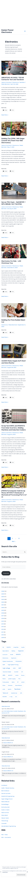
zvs (16, 696)
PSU (19, 678)
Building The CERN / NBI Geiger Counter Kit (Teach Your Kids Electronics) (13, 141)
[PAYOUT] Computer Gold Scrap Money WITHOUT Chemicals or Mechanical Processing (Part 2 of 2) (14, 494)
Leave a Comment (6, 82)
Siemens (10, 685)
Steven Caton (5, 818)
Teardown (22, 82)
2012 (2, 629)
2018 (2, 613)
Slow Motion (18, 685)
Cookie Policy (5, 872)
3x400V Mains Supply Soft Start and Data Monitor (13, 362)
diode (11, 654)
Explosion (13, 658)
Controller (5, 654)
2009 (2, 637)
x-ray (11, 696)
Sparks (9, 689)
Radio (13, 682)
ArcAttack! (4, 785)
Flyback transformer (8, 661)
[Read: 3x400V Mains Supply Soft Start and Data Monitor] (14, 351)
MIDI (4, 675)
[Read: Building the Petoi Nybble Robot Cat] (14, 310)
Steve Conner (5, 812)
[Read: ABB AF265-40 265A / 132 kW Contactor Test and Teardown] (14, 67)
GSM (4, 664)
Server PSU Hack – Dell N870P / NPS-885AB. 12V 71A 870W (13, 203)
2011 (2, 632)
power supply (12, 678)
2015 (2, 621)
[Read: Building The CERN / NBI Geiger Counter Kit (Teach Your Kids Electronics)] (14, 128)
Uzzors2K (3, 823)
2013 (2, 626)
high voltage (6, 668)
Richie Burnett (5, 807)
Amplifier (15, 647)
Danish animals (5, 793)
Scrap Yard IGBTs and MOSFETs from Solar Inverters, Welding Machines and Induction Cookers (13, 428)
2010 (2, 634)
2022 (2, 602)
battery (13, 651)
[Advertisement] (14, 14)
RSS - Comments (6, 837)
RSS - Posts (4, 834)
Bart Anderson (5, 790)
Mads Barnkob (6, 706)
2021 (2, 604)
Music (22, 675)
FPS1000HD (19, 661)
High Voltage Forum (7, 799)
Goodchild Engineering (7, 796)
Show (4, 685)
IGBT (19, 668)
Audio (22, 647)
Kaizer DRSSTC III (8, 742)
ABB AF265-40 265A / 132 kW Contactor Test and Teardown (12, 79)
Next (14, 541)
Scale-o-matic (5, 809)
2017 (2, 615)
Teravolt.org (4, 820)
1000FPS (9, 647)
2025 (2, 594)
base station (6, 651)
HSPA (14, 668)
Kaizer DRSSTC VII (8, 770)
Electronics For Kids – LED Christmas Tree (11, 262)
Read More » (4, 115)
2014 (2, 624)
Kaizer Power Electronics (7, 31)
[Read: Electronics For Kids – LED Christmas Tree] (14, 251)
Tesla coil (5, 693)
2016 (2, 618)
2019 (2, 610)
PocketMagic (5, 804)
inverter (16, 671)
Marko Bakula (5, 801)
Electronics (16, 82)
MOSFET (10, 675)
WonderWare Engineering (8, 826)
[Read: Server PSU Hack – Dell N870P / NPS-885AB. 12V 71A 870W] (14, 191)
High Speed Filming (13, 664)
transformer (14, 693)
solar (4, 689)
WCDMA (5, 696)
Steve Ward (4, 815)
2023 (2, 599)
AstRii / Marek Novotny (7, 788)
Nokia (4, 678)
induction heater (7, 671)
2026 (2, 591)
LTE (22, 671)
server (22, 682)
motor (17, 675)
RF (18, 682)
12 (19, 538)
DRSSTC (18, 654)
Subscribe (6, 573)
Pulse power (6, 682)
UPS (21, 693)
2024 (2, 596)
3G (3, 647)
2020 (2, 607)
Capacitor (21, 651)
